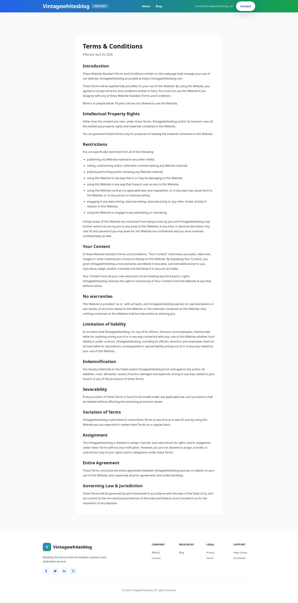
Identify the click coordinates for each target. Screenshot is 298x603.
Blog (159, 6)
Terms (209, 558)
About (146, 6)
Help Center (240, 552)
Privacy (210, 552)
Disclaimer (240, 558)
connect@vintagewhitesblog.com (214, 6)
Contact (245, 6)
